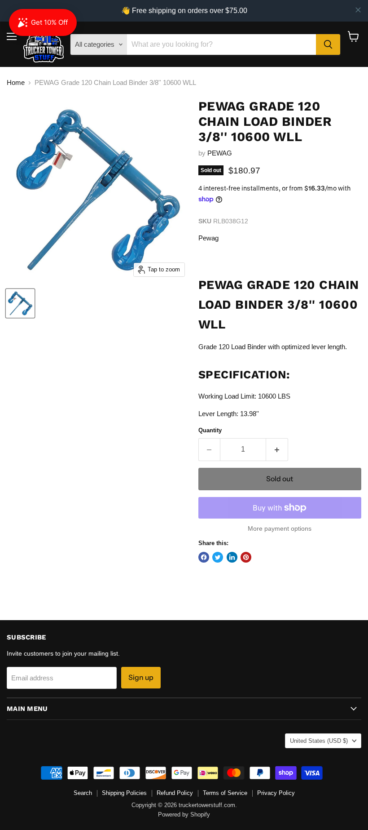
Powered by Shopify (184, 814)
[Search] (328, 44)
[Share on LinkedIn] (232, 557)
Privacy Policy (276, 793)
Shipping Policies (124, 793)
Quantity (210, 430)
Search (83, 793)
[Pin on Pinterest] (246, 557)
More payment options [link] (279, 528)
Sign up (140, 677)
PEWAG (219, 153)
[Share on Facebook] (203, 557)
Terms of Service (225, 793)
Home (16, 82)
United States (319, 740)
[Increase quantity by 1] (277, 449)
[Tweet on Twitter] (217, 557)
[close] (358, 10)
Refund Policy (175, 793)
